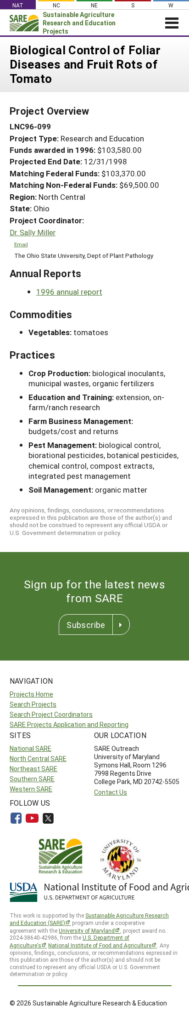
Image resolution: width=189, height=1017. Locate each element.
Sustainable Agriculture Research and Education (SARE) (89, 919)
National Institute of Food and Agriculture (99, 945)
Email (21, 244)
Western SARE (31, 789)
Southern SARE (32, 778)
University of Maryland (87, 930)
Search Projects (33, 704)
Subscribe (86, 624)
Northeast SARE (33, 768)
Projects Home (31, 694)
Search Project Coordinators (51, 714)
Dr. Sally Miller (33, 232)
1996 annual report (69, 291)
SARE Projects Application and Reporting (69, 724)
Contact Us (110, 792)
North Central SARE (38, 758)
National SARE (30, 748)
